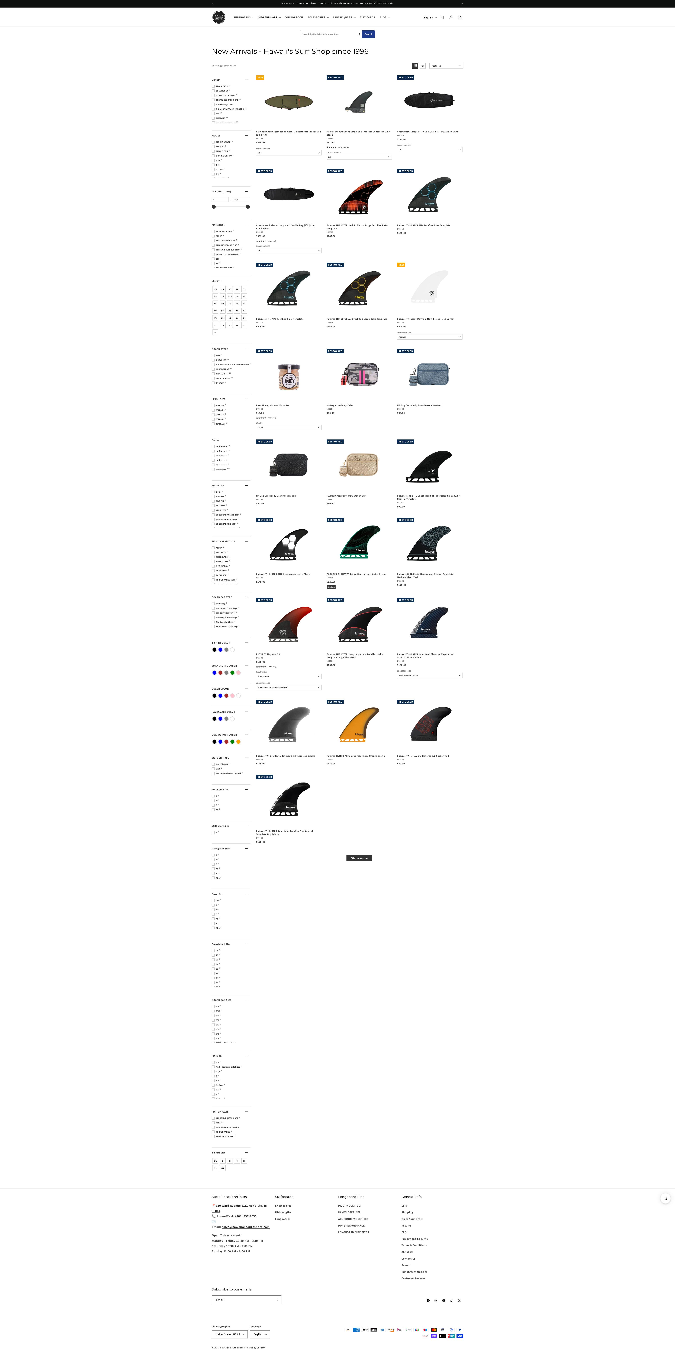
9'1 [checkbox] (215, 325)
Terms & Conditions (414, 1245)
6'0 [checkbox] (244, 296)
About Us (407, 1252)
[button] (243, 17)
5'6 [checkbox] (237, 289)
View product (288, 646)
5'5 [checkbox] (230, 289)
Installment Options (414, 1271)
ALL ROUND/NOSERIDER (353, 1219)
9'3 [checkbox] (222, 325)
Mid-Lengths (283, 1212)
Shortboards (283, 1205)
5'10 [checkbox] (230, 296)
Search (368, 34)
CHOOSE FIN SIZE (334, 152)
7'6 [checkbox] (215, 318)
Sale (404, 1205)
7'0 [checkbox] (230, 311)
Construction (261, 672)
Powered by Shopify (254, 1347)
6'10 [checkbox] (222, 311)
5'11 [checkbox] (237, 296)
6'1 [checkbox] (215, 303)
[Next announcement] (462, 3)
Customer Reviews (413, 1278)
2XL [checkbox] (215, 1161)
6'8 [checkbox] (215, 311)
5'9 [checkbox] (222, 296)
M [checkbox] (230, 1161)
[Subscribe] (277, 1300)
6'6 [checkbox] (244, 303)
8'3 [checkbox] (230, 318)
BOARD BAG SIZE (263, 148)
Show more (359, 858)
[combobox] (331, 34)
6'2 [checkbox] (222, 303)
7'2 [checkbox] (237, 311)
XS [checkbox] (215, 1168)
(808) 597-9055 (245, 1216)
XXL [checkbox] (222, 1168)
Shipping (407, 1212)
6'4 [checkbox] (237, 303)
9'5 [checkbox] (230, 325)
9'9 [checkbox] (244, 325)
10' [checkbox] (215, 332)
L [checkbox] (222, 1161)
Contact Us (408, 1258)
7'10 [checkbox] (222, 318)
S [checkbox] (237, 1161)
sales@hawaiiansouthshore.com (246, 1227)
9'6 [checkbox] (237, 325)
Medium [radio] (331, 587)
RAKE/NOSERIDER (349, 1212)
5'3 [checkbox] (215, 289)
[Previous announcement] (213, 3)
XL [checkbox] (244, 1161)
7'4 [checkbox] (244, 311)
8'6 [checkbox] (237, 318)
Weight (259, 423)
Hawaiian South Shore (231, 1347)
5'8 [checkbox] (215, 296)
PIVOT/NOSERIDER (350, 1205)
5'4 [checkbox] (222, 289)
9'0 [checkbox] (244, 318)
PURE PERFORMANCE (351, 1225)
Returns (406, 1225)
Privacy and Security (414, 1238)
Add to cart (289, 124)
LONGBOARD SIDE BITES (353, 1232)
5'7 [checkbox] (244, 289)
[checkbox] (214, 650)
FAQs (404, 1232)
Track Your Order (412, 1219)
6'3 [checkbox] (230, 303)
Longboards (283, 1219)
